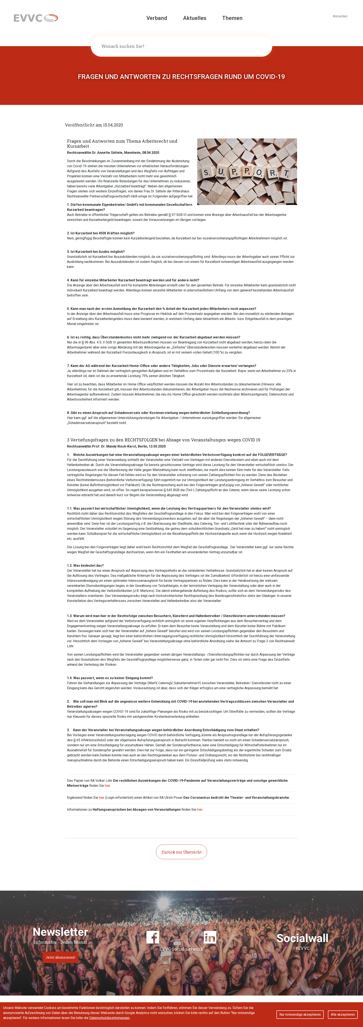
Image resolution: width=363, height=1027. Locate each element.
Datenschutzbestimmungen (109, 1018)
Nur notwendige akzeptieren (300, 1015)
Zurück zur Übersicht (182, 852)
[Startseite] (36, 18)
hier (107, 786)
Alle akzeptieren (343, 1015)
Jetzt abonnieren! (60, 957)
